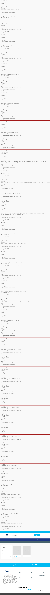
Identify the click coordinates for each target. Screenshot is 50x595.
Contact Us (19, 577)
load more (31, 559)
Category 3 (30, 577)
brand (4, 550)
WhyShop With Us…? (21, 573)
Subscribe (29, 589)
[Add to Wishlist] (18, 555)
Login (33, 539)
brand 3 (4, 547)
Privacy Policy (20, 578)
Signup (35, 539)
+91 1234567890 (46, 531)
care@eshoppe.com (40, 531)
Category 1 (30, 572)
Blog (18, 576)
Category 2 (30, 576)
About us (19, 572)
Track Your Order (28, 531)
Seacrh (37, 535)
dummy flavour (5, 553)
